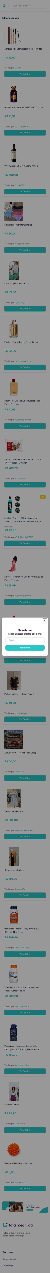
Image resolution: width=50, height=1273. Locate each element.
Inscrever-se (25, 648)
